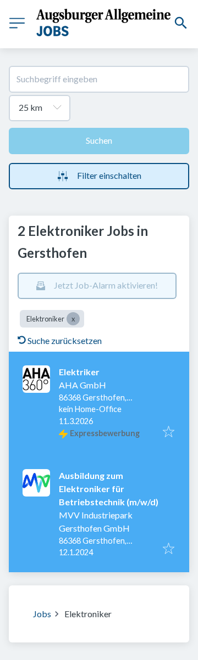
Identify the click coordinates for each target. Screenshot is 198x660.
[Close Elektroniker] (73, 318)
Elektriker (79, 371)
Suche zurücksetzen (65, 340)
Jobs (42, 613)
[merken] (168, 432)
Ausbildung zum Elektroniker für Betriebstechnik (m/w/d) (108, 488)
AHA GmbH (82, 385)
